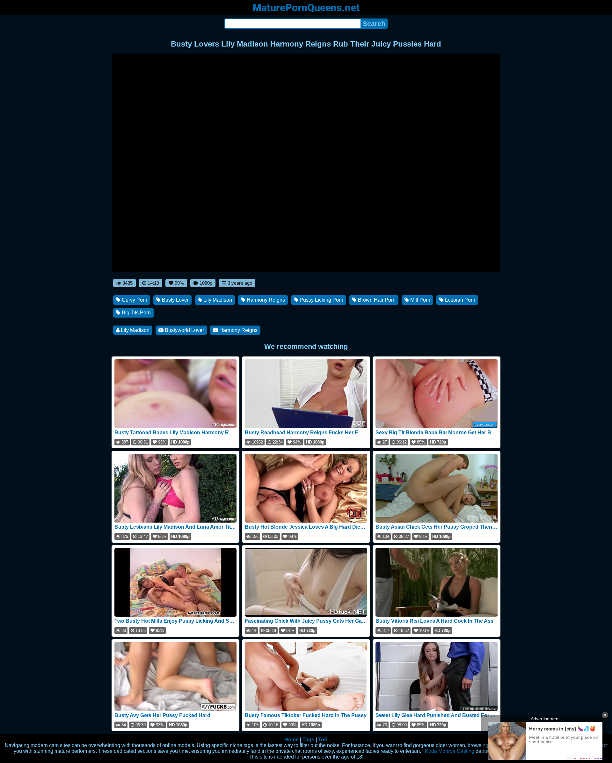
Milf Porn (419, 300)
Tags (308, 739)
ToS (323, 739)
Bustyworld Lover (184, 330)
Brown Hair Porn (376, 300)
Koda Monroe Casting (449, 751)
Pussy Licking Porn (320, 300)
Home (291, 739)
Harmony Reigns (265, 300)
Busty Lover (175, 300)
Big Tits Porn (135, 312)
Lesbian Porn (459, 300)
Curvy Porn (133, 300)
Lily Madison (217, 300)
